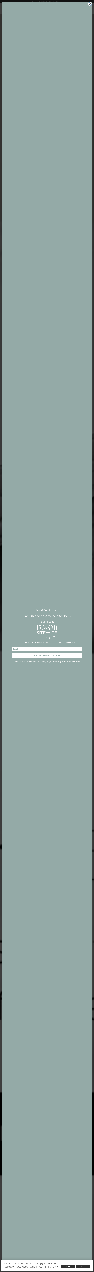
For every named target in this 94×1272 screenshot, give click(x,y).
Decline (68, 1266)
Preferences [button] (52, 1267)
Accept (83, 1266)
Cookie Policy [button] (15, 1267)
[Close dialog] (89, 4)
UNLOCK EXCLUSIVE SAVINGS (47, 655)
